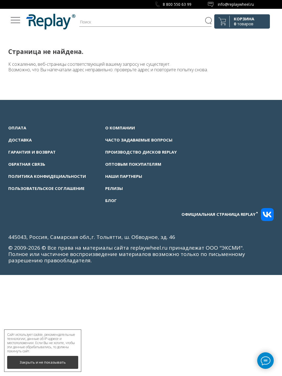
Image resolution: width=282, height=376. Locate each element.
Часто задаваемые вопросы (138, 140)
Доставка (20, 140)
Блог (111, 200)
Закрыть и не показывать (43, 362)
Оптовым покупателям (133, 164)
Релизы (114, 188)
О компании (120, 127)
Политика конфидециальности (47, 176)
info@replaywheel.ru (236, 4)
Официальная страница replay (219, 214)
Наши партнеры (123, 176)
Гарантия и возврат (32, 152)
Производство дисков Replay (141, 152)
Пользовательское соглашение (46, 188)
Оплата (17, 127)
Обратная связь (26, 164)
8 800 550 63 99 (177, 4)
